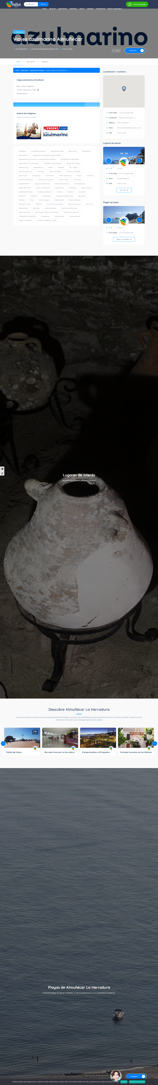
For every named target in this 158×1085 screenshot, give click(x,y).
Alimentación (86, 151)
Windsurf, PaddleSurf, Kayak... (48, 220)
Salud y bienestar (50, 208)
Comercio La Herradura (46, 179)
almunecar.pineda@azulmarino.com (44, 49)
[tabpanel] (124, 173)
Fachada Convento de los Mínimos (136, 752)
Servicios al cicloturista (69, 208)
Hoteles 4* (34, 196)
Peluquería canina (25, 204)
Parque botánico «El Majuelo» (96, 752)
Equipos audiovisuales (42, 184)
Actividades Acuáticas (38, 151)
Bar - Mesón (73, 167)
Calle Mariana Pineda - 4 (127, 118)
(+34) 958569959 (21, 49)
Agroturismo (73, 151)
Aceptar (124, 1082)
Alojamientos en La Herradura (29, 163)
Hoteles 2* (82, 192)
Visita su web (67, 49)
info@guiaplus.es (123, 178)
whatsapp (139, 4)
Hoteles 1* (70, 192)
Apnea (50, 167)
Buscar (43, 4)
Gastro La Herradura (43, 188)
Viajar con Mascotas (25, 220)
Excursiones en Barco (62, 184)
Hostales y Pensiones (45, 192)
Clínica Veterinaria (65, 175)
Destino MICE (63, 179)
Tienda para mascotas (71, 212)
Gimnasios (72, 188)
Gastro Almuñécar (25, 188)
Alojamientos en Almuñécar (70, 159)
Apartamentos (38, 167)
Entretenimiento (24, 184)
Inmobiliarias (47, 196)
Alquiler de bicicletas (73, 163)
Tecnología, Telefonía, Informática (46, 212)
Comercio (90, 175)
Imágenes (44, 62)
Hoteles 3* (22, 196)
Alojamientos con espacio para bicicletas (46, 155)
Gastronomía (59, 188)
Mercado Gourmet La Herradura (59, 752)
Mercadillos (82, 196)
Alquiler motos (23, 167)
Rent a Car (89, 204)
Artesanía (61, 167)
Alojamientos (23, 155)
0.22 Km (119, 168)
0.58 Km (120, 227)
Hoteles (59, 192)
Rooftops (36, 208)
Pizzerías (39, 204)
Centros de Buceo (55, 171)
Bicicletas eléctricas (25, 171)
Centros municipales (73, 171)
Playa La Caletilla (124, 212)
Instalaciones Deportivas (64, 196)
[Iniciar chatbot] (116, 1075)
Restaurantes (23, 208)
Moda (32, 200)
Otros (82, 9)
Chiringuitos (36, 175)
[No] (155, 1082)
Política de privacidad (137, 1082)
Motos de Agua (44, 200)
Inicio (44, 9)
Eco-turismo (77, 179)
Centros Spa (23, 175)
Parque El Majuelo (75, 200)
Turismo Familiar (74, 216)
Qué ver (53, 9)
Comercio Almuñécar (26, 179)
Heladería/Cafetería (25, 192)
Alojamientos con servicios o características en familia (37, 159)
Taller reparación (24, 212)
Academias (22, 151)
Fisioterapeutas (79, 184)
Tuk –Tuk (124, 153)
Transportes (45, 216)
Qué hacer (63, 9)
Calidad (90, 9)
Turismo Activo (59, 216)
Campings (40, 171)
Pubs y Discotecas (74, 204)
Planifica (73, 9)
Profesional (100, 9)
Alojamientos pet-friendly (52, 163)
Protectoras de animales (55, 204)
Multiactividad (59, 200)
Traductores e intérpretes (27, 216)
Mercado (22, 200)
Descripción (31, 62)
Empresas (19, 32)
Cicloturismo (50, 175)
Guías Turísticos (86, 188)
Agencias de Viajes (37, 70)
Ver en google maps (126, 113)
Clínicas (79, 175)
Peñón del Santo (14, 752)
